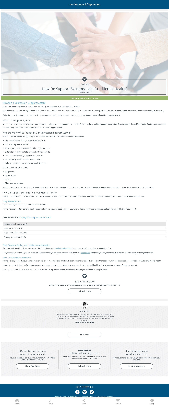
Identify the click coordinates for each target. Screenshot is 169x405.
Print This (84, 334)
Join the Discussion (136, 366)
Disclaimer (110, 397)
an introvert (85, 252)
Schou (84, 311)
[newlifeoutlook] (84, 4)
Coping (84, 84)
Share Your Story (32, 366)
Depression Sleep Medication (15, 232)
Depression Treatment (13, 228)
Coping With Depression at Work (35, 217)
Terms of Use (100, 397)
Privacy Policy (77, 397)
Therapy (95, 98)
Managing (74, 98)
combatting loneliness (63, 248)
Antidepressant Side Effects (15, 237)
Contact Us (67, 397)
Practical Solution (85, 98)
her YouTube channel (76, 316)
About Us (58, 397)
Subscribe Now (84, 291)
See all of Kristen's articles (84, 322)
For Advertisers (88, 397)
